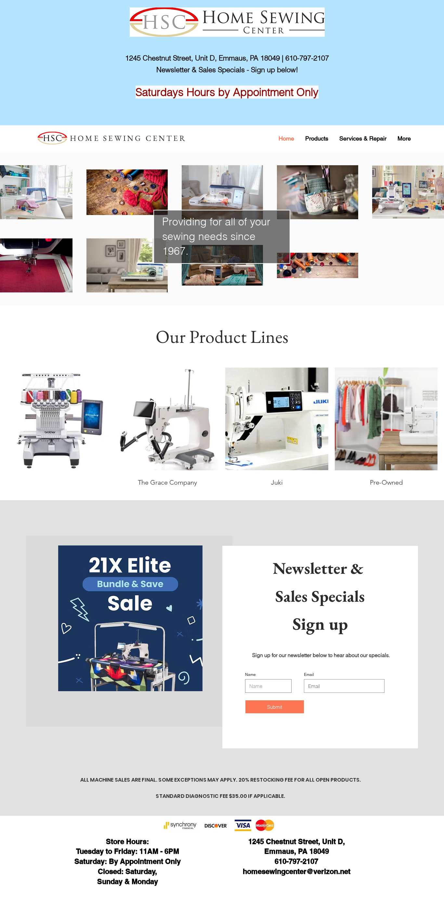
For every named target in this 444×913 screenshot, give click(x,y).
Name (250, 675)
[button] (317, 138)
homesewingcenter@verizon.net (296, 871)
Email (309, 675)
